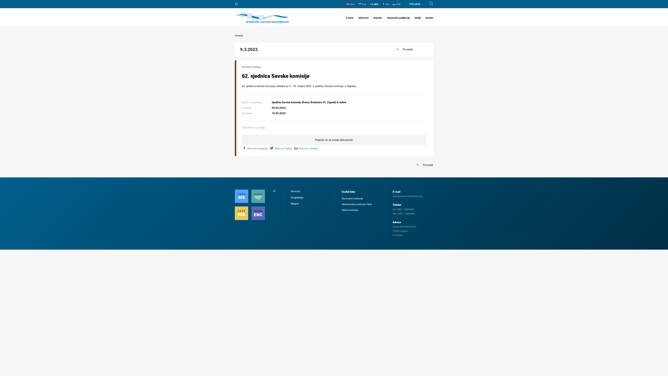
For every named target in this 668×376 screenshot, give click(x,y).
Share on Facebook (257, 148)
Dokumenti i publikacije (398, 18)
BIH (387, 4)
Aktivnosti (363, 18)
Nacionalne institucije (352, 198)
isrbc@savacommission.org (408, 196)
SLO (364, 4)
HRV (376, 4)
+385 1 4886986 (406, 213)
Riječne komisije (350, 210)
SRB (398, 4)
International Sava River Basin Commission (262, 18)
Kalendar (377, 18)
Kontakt (429, 18)
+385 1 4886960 (405, 209)
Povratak (408, 49)
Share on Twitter (283, 148)
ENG (352, 4)
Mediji (418, 18)
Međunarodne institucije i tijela (357, 204)
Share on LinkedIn (308, 148)
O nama (349, 18)
